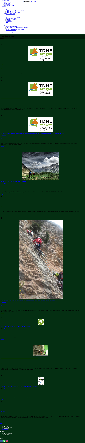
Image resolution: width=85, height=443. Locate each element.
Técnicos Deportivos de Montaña (11, 26)
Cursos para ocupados (9, 9)
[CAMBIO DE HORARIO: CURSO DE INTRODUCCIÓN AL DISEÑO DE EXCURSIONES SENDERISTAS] (41, 384)
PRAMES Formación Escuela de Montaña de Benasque (15, 29)
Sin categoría (3, 411)
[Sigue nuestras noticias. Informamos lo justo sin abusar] (4, 442)
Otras (5, 25)
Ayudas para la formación (8, 4)
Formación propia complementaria (9, 13)
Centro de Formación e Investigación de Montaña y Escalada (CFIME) (17, 27)
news (1, 68)
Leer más (2, 75)
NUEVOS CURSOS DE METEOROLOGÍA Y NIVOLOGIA (11, 200)
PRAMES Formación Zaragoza (11, 30)
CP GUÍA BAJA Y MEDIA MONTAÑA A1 (13, 12)
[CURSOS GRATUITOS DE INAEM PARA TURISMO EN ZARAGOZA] (40, 179)
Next (1, 423)
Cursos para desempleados (10, 8)
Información (33, 0)
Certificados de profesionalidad (9, 5)
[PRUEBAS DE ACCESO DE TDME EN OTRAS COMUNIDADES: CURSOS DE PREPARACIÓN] (41, 324)
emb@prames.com (5, 429)
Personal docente (9, 21)
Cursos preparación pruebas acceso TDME (13, 17)
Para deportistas (6, 31)
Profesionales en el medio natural (11, 19)
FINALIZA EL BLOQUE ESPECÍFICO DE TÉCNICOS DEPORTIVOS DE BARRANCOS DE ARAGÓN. (19, 358)
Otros (7, 22)
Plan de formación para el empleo (6, 62)
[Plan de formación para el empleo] (40, 60)
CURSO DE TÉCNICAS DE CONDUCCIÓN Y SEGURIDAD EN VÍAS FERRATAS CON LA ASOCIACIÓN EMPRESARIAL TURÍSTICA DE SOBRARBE (28, 300)
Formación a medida (9, 24)
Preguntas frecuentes (7, 2)
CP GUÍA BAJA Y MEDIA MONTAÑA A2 (13, 11)
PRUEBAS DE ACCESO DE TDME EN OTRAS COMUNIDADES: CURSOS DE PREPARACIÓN (18, 326)
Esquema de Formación (35, 1)
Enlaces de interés (7, 3)
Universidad (8, 28)
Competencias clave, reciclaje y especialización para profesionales (14, 16)
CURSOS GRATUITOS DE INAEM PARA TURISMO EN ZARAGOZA (13, 181)
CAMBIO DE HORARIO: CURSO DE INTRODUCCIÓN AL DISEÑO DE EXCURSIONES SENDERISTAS (19, 386)
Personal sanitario (9, 20)
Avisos (3, 33)
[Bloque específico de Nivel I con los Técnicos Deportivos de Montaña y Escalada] (40, 96)
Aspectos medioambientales (10, 14)
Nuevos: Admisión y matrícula (9, 32)
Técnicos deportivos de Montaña (11, 18)
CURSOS (4, 6)
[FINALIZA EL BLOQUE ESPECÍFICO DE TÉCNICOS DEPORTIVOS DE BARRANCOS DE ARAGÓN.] (40, 356)
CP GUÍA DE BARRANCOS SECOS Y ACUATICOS (15, 10)
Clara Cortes (4, 64)
